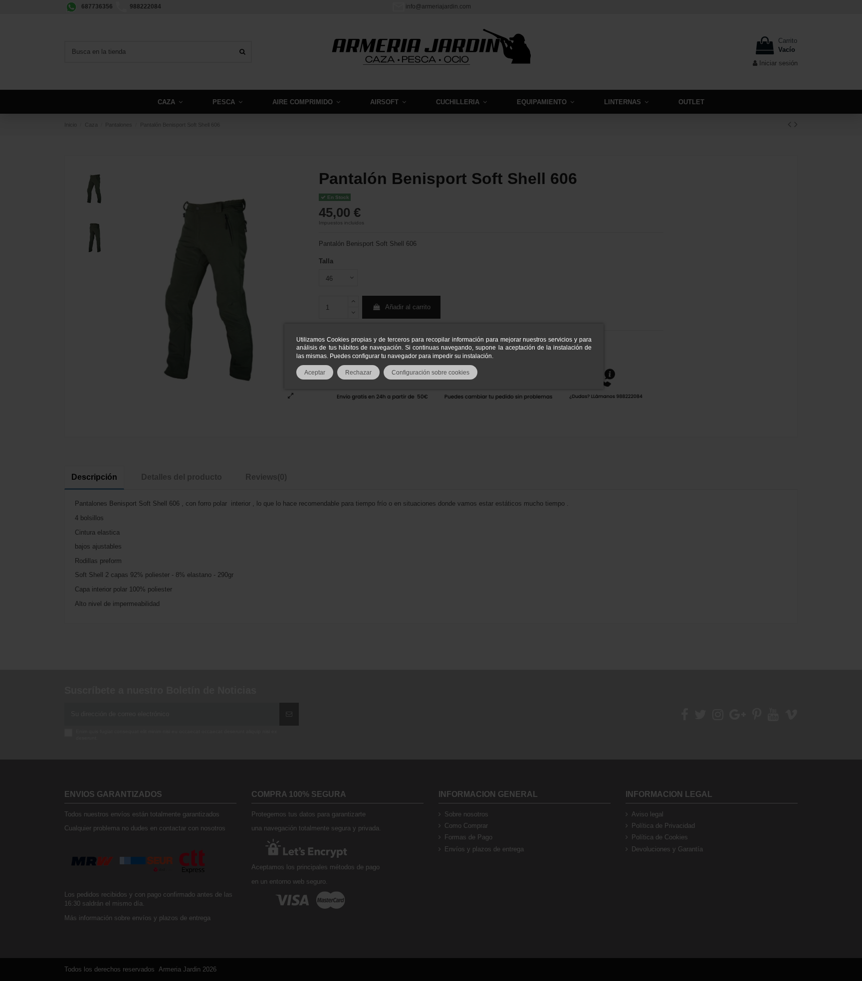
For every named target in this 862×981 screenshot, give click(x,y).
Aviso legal (647, 814)
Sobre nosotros (466, 814)
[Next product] (796, 124)
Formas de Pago (468, 837)
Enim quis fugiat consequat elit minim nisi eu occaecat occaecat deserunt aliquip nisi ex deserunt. (176, 734)
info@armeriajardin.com (438, 6)
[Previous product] (791, 124)
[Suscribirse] (289, 714)
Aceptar (314, 372)
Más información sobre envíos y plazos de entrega (137, 918)
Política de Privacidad (663, 825)
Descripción (94, 477)
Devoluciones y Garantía (667, 849)
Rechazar (358, 372)
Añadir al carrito (408, 307)
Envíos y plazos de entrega (484, 849)
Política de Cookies (660, 837)
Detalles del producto (181, 477)
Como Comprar (466, 825)
